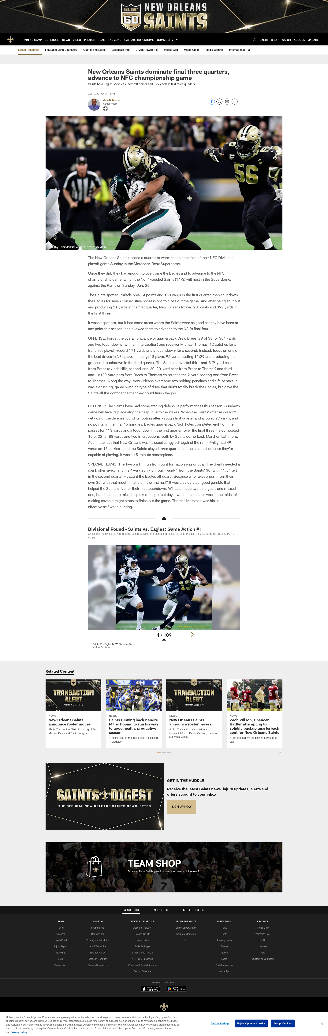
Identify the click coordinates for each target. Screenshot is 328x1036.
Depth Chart (61, 940)
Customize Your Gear (263, 958)
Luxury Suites (142, 940)
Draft (224, 934)
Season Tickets (142, 934)
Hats (263, 952)
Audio (224, 958)
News (224, 927)
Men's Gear (263, 927)
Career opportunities (186, 927)
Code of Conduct (98, 958)
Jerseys (263, 946)
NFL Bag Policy (97, 952)
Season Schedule (142, 971)
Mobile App (224, 971)
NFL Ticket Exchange (142, 958)
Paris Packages (142, 946)
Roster (61, 927)
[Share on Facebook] (212, 103)
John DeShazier (111, 100)
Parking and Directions (97, 940)
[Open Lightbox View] (164, 599)
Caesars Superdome (98, 965)
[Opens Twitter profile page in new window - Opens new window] (105, 108)
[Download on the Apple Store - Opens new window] (150, 989)
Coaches (60, 934)
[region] (164, 1024)
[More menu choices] (177, 39)
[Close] (322, 1023)
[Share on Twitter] (219, 103)
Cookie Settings (220, 1023)
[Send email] (227, 103)
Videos (224, 952)
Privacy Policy (18, 1032)
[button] (159, 752)
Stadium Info (97, 927)
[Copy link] (235, 102)
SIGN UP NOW (182, 806)
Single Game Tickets (142, 952)
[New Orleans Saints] (164, 1006)
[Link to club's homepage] (10, 39)
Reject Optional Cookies (251, 1023)
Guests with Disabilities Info (142, 965)
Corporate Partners (186, 934)
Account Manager (142, 927)
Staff (186, 940)
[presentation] (280, 753)
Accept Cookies (283, 1023)
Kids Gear (263, 940)
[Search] (254, 39)
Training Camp (224, 940)
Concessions (97, 934)
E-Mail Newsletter (224, 965)
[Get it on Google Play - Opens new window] (176, 990)
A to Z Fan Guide (97, 946)
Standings (61, 952)
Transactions (60, 965)
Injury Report (60, 946)
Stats (60, 958)
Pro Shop (263, 921)
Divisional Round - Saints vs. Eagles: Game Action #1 (145, 529)
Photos (224, 946)
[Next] (192, 634)
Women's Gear (262, 934)
